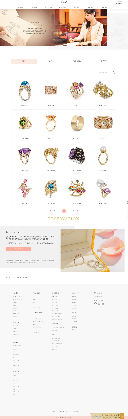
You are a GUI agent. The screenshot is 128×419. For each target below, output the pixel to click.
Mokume (35, 296)
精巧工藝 (74, 299)
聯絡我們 (54, 349)
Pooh (34, 316)
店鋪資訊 (90, 7)
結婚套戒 (15, 308)
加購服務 (54, 330)
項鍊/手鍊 (15, 354)
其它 (14, 394)
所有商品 (15, 349)
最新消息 (76, 7)
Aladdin (35, 324)
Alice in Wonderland (38, 327)
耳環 (14, 357)
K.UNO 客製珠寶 (16, 277)
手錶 (14, 389)
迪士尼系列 (74, 321)
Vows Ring (35, 302)
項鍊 (50, 61)
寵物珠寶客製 (55, 308)
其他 (14, 363)
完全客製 (54, 302)
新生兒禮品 (77, 61)
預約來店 (18, 249)
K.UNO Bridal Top (18, 299)
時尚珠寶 (35, 7)
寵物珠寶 (104, 61)
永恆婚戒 (15, 311)
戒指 (24, 61)
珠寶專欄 (104, 7)
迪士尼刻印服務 (56, 316)
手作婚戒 (15, 316)
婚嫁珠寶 (21, 7)
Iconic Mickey (36, 332)
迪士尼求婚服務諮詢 (57, 343)
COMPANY (64, 411)
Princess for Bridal (38, 321)
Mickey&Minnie (37, 318)
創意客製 (54, 299)
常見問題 (54, 346)
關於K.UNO (62, 7)
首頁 (7, 277)
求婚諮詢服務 (55, 341)
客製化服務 (48, 7)
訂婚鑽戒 (15, 302)
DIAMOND (74, 305)
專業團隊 (74, 302)
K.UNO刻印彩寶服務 (57, 313)
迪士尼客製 (55, 305)
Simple (34, 299)
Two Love (35, 305)
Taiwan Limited (37, 307)
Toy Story (35, 330)
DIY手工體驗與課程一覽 (58, 327)
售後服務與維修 (56, 338)
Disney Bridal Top (18, 326)
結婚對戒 (15, 305)
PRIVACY (76, 411)
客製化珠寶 (16, 313)
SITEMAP (52, 411)
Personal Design (56, 311)
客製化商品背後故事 (57, 319)
